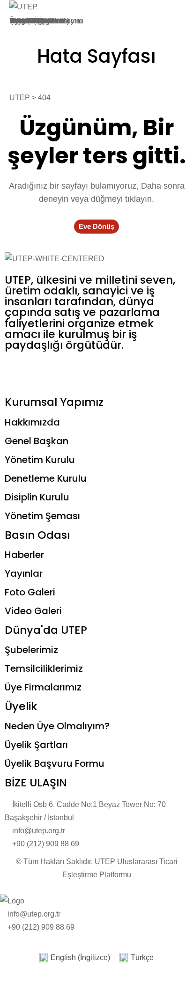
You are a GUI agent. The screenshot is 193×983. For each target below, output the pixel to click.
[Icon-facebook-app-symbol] (16, 371)
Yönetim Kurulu (40, 459)
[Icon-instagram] (67, 371)
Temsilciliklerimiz (44, 668)
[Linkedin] (117, 371)
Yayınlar (24, 573)
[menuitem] (75, 958)
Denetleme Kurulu (46, 478)
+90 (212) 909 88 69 (40, 927)
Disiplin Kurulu (37, 497)
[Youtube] (92, 371)
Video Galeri (33, 610)
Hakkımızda (32, 422)
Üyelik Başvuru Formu (54, 763)
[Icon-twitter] (41, 371)
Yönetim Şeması (42, 515)
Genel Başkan (36, 440)
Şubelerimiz (31, 649)
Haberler (24, 554)
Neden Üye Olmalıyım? (57, 726)
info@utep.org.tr (33, 914)
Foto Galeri (30, 592)
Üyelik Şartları (32, 21)
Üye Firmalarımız (43, 687)
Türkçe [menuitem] (142, 957)
